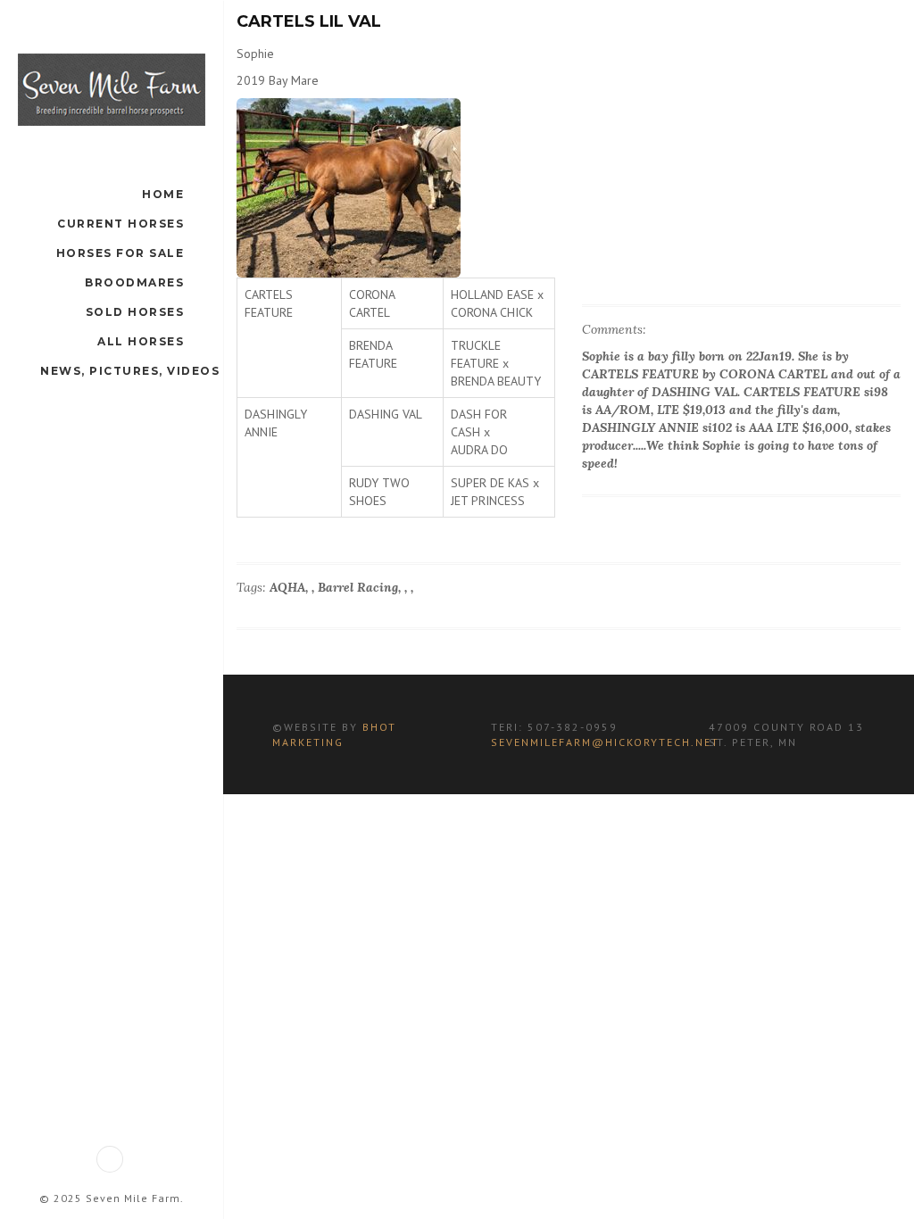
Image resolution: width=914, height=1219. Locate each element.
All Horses (140, 341)
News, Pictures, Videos (130, 370)
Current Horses (120, 223)
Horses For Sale (120, 253)
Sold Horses (135, 312)
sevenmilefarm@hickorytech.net (605, 742)
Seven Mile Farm (133, 1198)
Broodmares (134, 282)
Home (163, 194)
